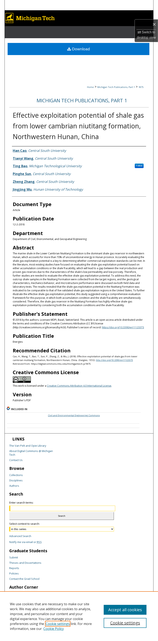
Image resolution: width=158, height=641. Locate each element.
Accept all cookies (125, 609)
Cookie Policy (53, 628)
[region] (79, 616)
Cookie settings (58, 623)
